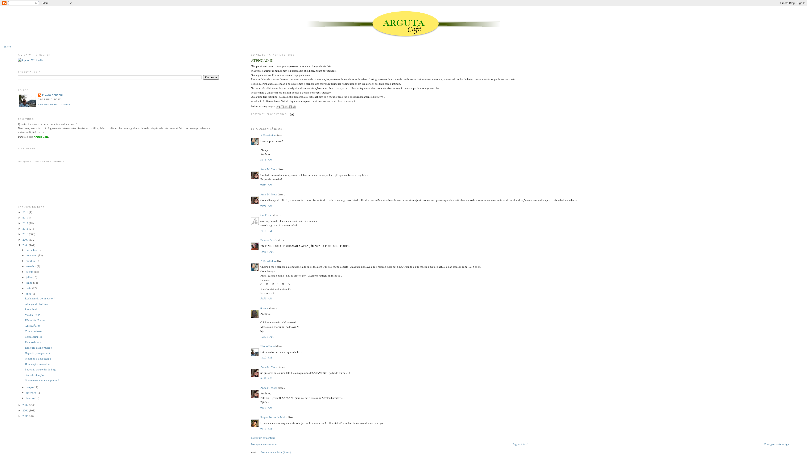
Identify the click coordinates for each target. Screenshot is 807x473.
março (29, 387)
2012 (25, 223)
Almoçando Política (36, 304)
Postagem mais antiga (776, 444)
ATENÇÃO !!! (262, 60)
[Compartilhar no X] (286, 107)
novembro (32, 255)
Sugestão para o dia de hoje (40, 369)
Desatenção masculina (37, 364)
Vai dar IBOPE (33, 315)
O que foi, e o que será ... (38, 353)
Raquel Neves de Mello (273, 417)
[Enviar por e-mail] (278, 107)
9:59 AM (266, 408)
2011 (25, 229)
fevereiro (31, 392)
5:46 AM (266, 160)
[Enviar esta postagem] (291, 114)
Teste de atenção (34, 375)
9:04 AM (266, 185)
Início (7, 46)
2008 (25, 245)
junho (29, 283)
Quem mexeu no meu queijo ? (42, 380)
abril (29, 293)
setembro (31, 266)
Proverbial (31, 309)
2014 (25, 212)
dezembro (32, 250)
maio (29, 288)
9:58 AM (266, 378)
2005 (25, 416)
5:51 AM (266, 298)
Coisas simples (33, 337)
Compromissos (33, 331)
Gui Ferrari (266, 215)
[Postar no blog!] (282, 107)
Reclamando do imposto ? (40, 298)
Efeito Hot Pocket (35, 320)
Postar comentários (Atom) (276, 452)
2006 (25, 410)
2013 (25, 218)
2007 (25, 405)
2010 (25, 234)
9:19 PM (266, 428)
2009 (25, 239)
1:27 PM (266, 357)
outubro (31, 261)
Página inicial (520, 444)
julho (29, 277)
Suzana (264, 308)
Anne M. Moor (268, 169)
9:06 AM (266, 205)
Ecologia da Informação (38, 347)
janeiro (30, 398)
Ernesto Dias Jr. (269, 240)
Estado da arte (33, 342)
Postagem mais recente (264, 444)
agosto (30, 272)
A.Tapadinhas (268, 135)
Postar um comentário (263, 438)
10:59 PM (267, 251)
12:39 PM (267, 337)
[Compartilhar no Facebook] (290, 107)
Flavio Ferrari (268, 346)
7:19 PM (266, 231)
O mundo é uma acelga (38, 358)
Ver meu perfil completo (55, 104)
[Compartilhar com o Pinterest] (294, 107)
